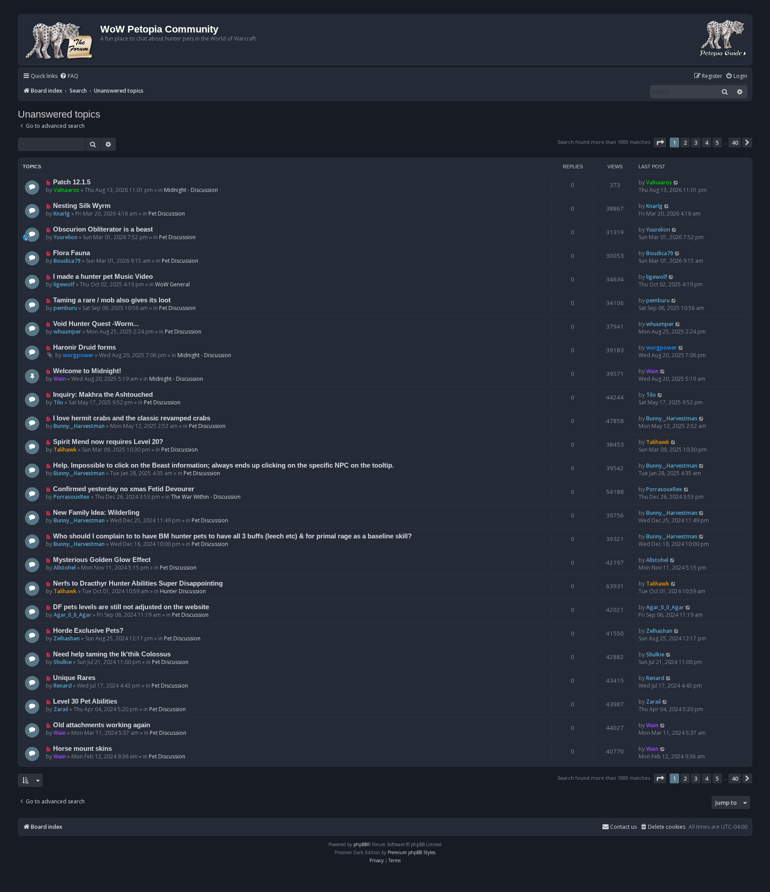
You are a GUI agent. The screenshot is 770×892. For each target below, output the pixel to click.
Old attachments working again (101, 725)
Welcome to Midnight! (87, 371)
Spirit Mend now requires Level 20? (108, 441)
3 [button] (695, 142)
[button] (660, 142)
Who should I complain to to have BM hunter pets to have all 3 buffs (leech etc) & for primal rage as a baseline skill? (232, 536)
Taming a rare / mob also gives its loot (112, 300)
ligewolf (63, 284)
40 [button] (735, 142)
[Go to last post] (676, 182)
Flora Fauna (71, 253)
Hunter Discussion (183, 591)
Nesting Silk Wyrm (82, 205)
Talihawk (65, 449)
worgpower (78, 355)
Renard (62, 685)
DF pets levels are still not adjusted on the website (131, 607)
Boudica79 (67, 261)
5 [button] (717, 142)
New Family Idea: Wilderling (96, 512)
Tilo (58, 402)
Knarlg (61, 213)
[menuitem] (69, 76)
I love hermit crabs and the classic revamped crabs (131, 418)
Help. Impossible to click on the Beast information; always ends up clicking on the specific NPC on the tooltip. (223, 465)
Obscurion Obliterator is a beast (103, 229)
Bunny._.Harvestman (79, 426)
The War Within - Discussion (206, 497)
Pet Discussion (166, 213)
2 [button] (685, 142)
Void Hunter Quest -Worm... (96, 323)
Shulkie (62, 662)
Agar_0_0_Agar (72, 615)
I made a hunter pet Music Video (103, 276)
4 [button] (706, 142)
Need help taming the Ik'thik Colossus (112, 654)
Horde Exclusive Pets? (88, 630)
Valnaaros (66, 190)
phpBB (360, 844)
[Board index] (60, 40)
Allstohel (64, 567)
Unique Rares (74, 677)
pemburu (65, 308)
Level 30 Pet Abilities (85, 701)
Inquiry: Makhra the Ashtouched (103, 394)
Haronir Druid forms (84, 347)
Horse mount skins (82, 748)
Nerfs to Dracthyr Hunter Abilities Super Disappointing (138, 583)
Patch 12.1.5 (71, 182)
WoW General (172, 284)
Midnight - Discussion (191, 190)
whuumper (67, 331)
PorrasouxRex (71, 497)
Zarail (60, 709)
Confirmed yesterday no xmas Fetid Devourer (123, 489)
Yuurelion (65, 237)
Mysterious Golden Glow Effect (102, 559)
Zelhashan (66, 638)
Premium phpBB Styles (411, 852)
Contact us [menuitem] (623, 827)
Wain (59, 379)
